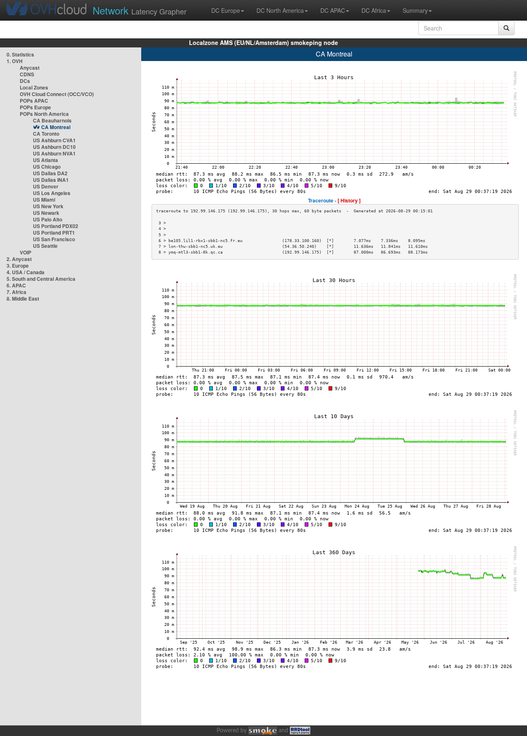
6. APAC (16, 285)
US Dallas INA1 (51, 179)
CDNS (27, 74)
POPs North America (44, 114)
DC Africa (373, 10)
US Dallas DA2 (50, 173)
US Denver (45, 186)
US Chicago (47, 166)
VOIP (25, 252)
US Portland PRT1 (54, 232)
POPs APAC (34, 100)
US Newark (46, 212)
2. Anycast (19, 259)
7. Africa (16, 292)
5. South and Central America (41, 278)
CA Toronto (46, 133)
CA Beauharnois (52, 120)
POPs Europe (35, 107)
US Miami (44, 199)
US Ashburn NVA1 (54, 153)
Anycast (30, 67)
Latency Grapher (140, 10)
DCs (25, 81)
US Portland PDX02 (55, 226)
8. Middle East (23, 298)
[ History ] (349, 200)
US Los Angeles (51, 193)
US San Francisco (54, 239)
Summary (415, 10)
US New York (48, 206)
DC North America (280, 10)
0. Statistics (20, 54)
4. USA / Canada (25, 272)
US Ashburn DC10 (54, 146)
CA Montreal (55, 127)
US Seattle (45, 245)
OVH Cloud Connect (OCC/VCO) (57, 94)
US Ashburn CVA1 (54, 140)
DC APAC (332, 10)
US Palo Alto (47, 219)
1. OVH (15, 61)
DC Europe (225, 10)
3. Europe (18, 265)
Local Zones (34, 87)
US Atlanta (45, 160)
